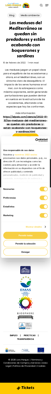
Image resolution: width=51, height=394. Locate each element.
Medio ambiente (30, 15)
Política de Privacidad (24, 366)
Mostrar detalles (34, 227)
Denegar (25, 252)
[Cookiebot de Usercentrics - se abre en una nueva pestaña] (36, 140)
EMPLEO (14, 335)
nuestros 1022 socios (26, 154)
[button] (46, 5)
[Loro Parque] (25, 308)
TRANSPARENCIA (25, 339)
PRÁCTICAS (30, 335)
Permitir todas (26, 235)
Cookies (41, 366)
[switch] (44, 197)
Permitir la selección (25, 243)
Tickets (27, 387)
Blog (11, 15)
